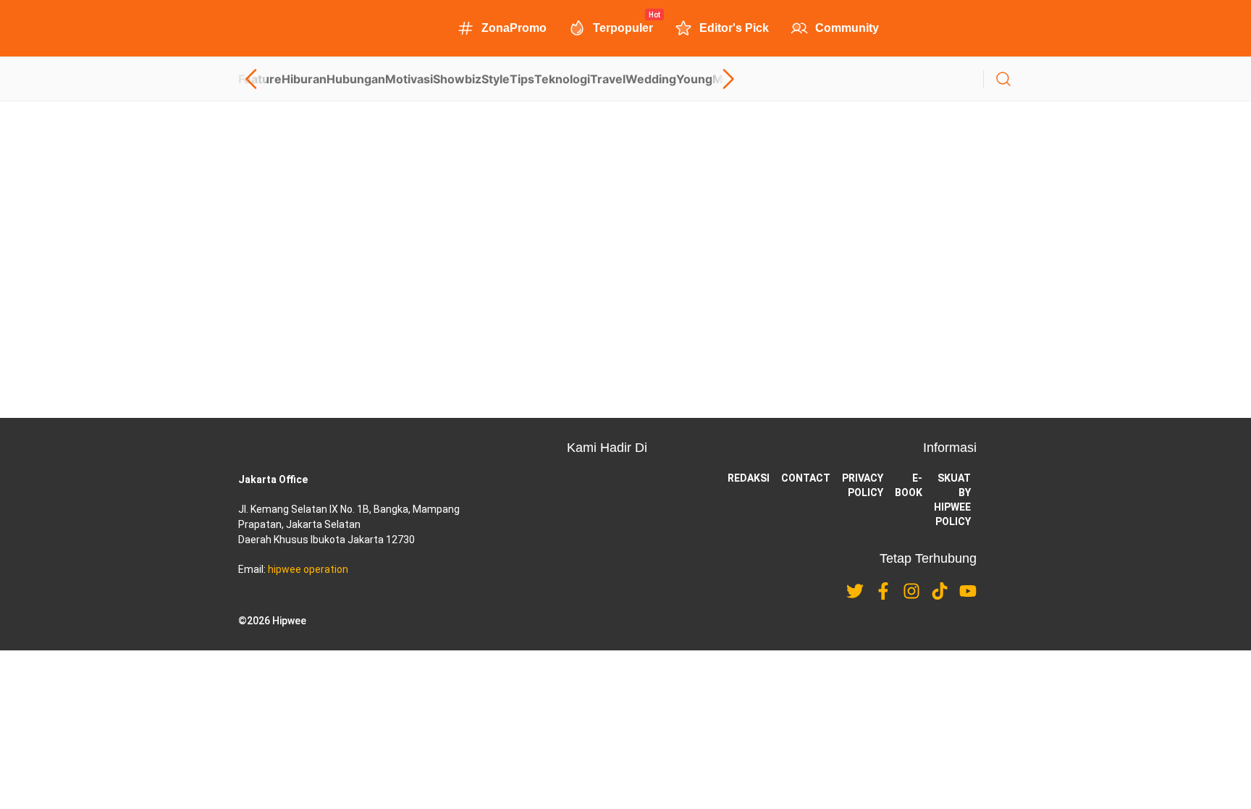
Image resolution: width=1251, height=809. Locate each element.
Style (495, 79)
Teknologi (562, 79)
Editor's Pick (734, 28)
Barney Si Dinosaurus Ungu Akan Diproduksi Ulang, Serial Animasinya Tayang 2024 (451, 250)
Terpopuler (623, 27)
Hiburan (304, 79)
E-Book (908, 485)
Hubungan (356, 79)
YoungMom (708, 79)
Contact (805, 478)
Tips (522, 79)
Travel (608, 79)
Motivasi (409, 79)
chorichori (258, 302)
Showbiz (457, 79)
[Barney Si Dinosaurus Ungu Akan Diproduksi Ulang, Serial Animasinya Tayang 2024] (625, 191)
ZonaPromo (514, 28)
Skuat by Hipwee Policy (952, 499)
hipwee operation (308, 569)
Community (847, 28)
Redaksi (749, 478)
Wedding (651, 79)
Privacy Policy (862, 485)
